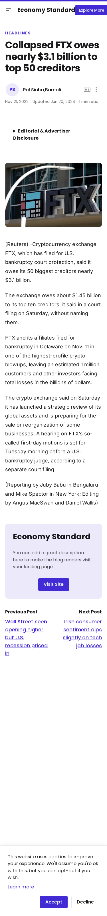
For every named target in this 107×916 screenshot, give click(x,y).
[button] (8, 10)
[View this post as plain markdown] (87, 90)
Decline (85, 902)
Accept (53, 902)
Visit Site (54, 584)
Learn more (21, 887)
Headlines (18, 33)
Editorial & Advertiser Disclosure (41, 134)
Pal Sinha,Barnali (42, 89)
